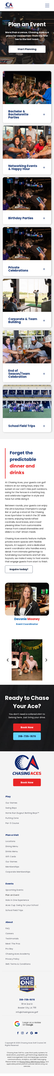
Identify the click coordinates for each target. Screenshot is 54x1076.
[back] (7, 660)
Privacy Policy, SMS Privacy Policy (32, 1062)
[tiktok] (27, 1033)
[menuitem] (27, 802)
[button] (47, 5)
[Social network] (32, 1033)
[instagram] (22, 1033)
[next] (46, 660)
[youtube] (36, 1033)
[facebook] (18, 1033)
